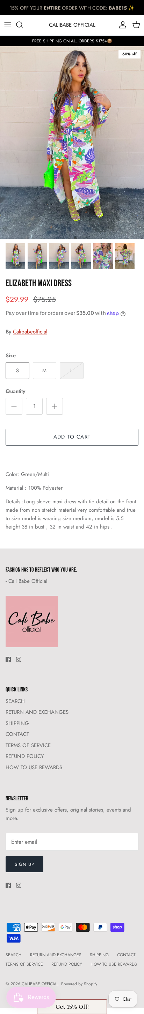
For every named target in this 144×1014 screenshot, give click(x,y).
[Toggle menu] (7, 25)
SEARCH (15, 701)
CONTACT (17, 734)
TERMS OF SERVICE (28, 745)
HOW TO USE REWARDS (34, 767)
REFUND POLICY (25, 756)
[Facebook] (8, 659)
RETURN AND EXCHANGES (37, 712)
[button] (72, 1006)
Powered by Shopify (79, 984)
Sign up (24, 864)
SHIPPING (17, 723)
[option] (72, 142)
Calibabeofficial (30, 332)
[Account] (121, 25)
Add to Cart (72, 437)
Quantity (15, 391)
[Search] (23, 25)
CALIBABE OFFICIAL (40, 984)
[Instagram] (18, 659)
